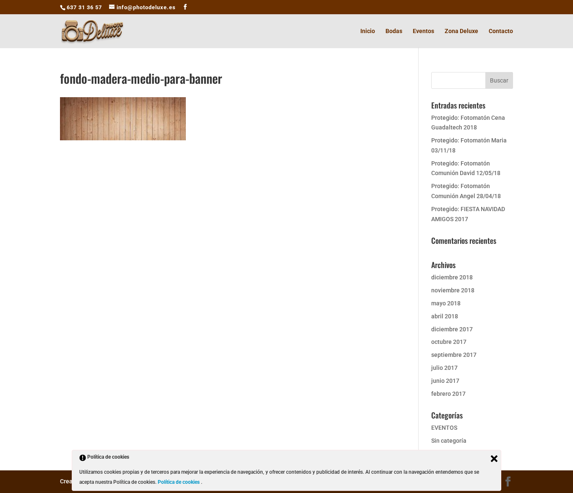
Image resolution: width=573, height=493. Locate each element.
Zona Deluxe (461, 31)
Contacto (501, 31)
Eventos (423, 31)
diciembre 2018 (452, 277)
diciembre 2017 (452, 329)
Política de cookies (179, 482)
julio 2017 (444, 367)
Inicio (367, 31)
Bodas (393, 31)
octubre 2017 (448, 341)
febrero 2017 (448, 393)
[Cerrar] (494, 458)
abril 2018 (444, 316)
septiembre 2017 (454, 354)
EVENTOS (444, 427)
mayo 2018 (446, 303)
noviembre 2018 (452, 290)
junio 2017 (445, 380)
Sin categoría (448, 440)
